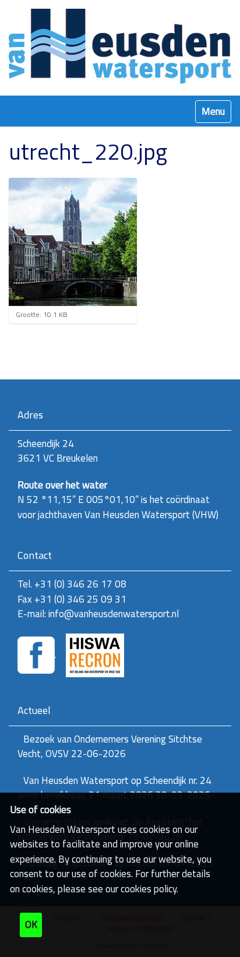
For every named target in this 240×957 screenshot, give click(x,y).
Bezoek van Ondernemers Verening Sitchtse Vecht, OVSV (109, 746)
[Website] (120, 46)
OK (31, 924)
